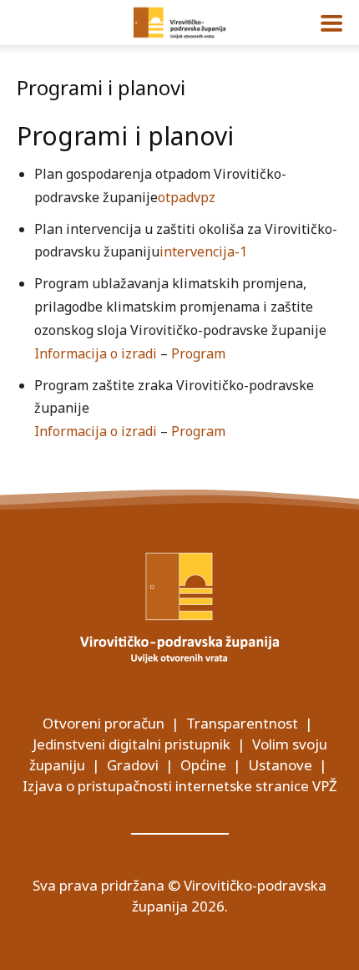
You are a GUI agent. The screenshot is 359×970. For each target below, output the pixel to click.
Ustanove (280, 764)
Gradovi (133, 764)
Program (198, 353)
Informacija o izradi (95, 353)
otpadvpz (186, 197)
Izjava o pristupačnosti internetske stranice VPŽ (180, 785)
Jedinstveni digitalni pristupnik (131, 744)
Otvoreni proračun (103, 723)
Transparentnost (242, 723)
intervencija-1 (203, 251)
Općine (203, 764)
